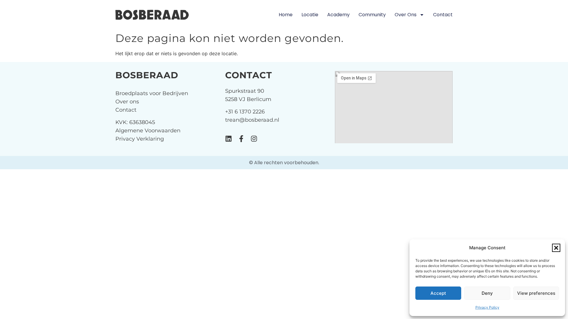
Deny (487, 293)
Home (286, 14)
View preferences (536, 293)
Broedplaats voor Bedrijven (151, 93)
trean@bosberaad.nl (252, 120)
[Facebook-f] (241, 138)
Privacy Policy (487, 307)
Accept (438, 293)
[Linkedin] (228, 138)
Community (372, 14)
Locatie (309, 14)
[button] (556, 248)
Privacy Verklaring (139, 139)
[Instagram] (254, 138)
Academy (338, 14)
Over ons (406, 14)
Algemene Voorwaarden (147, 130)
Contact (443, 14)
